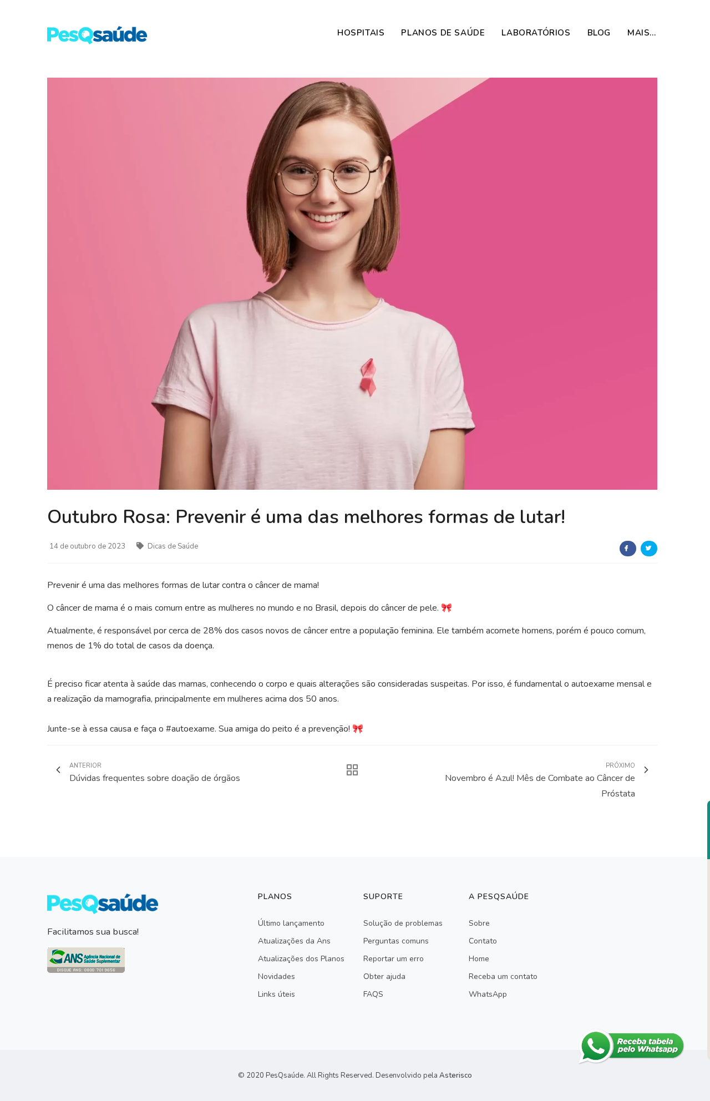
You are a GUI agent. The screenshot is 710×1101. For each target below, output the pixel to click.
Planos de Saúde (443, 32)
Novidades (276, 976)
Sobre (479, 923)
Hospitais (360, 32)
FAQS (373, 994)
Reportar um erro (393, 958)
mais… (641, 32)
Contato (483, 941)
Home (479, 958)
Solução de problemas (403, 923)
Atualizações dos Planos (301, 958)
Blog (599, 32)
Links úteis (276, 994)
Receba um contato (503, 976)
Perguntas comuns (396, 941)
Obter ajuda (384, 976)
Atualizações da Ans (294, 941)
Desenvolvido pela (424, 1075)
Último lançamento (291, 923)
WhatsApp (488, 994)
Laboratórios (535, 32)
